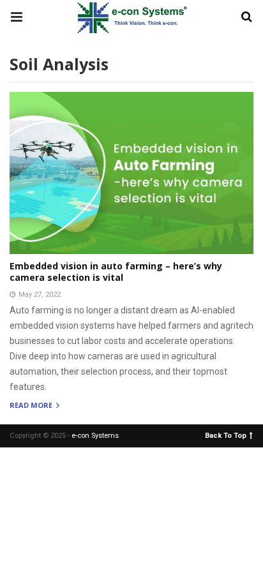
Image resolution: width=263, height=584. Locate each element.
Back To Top (225, 434)
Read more (32, 405)
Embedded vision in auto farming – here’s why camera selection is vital (116, 271)
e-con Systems (95, 435)
